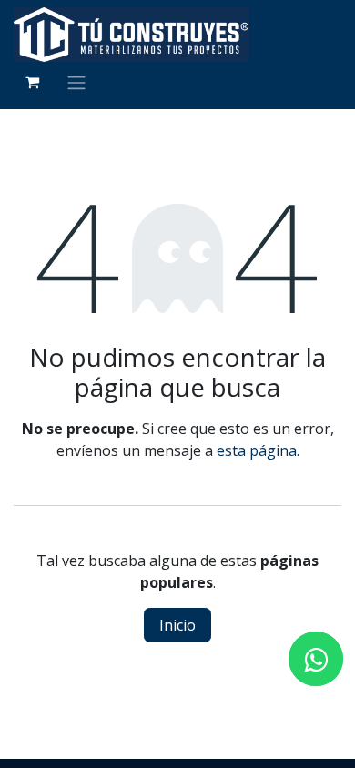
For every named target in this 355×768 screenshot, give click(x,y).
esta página (257, 450)
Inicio (177, 625)
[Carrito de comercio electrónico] (32, 82)
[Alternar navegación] (76, 82)
